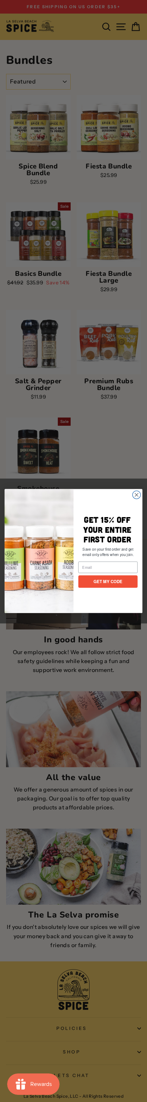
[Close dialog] (136, 495)
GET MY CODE (107, 581)
